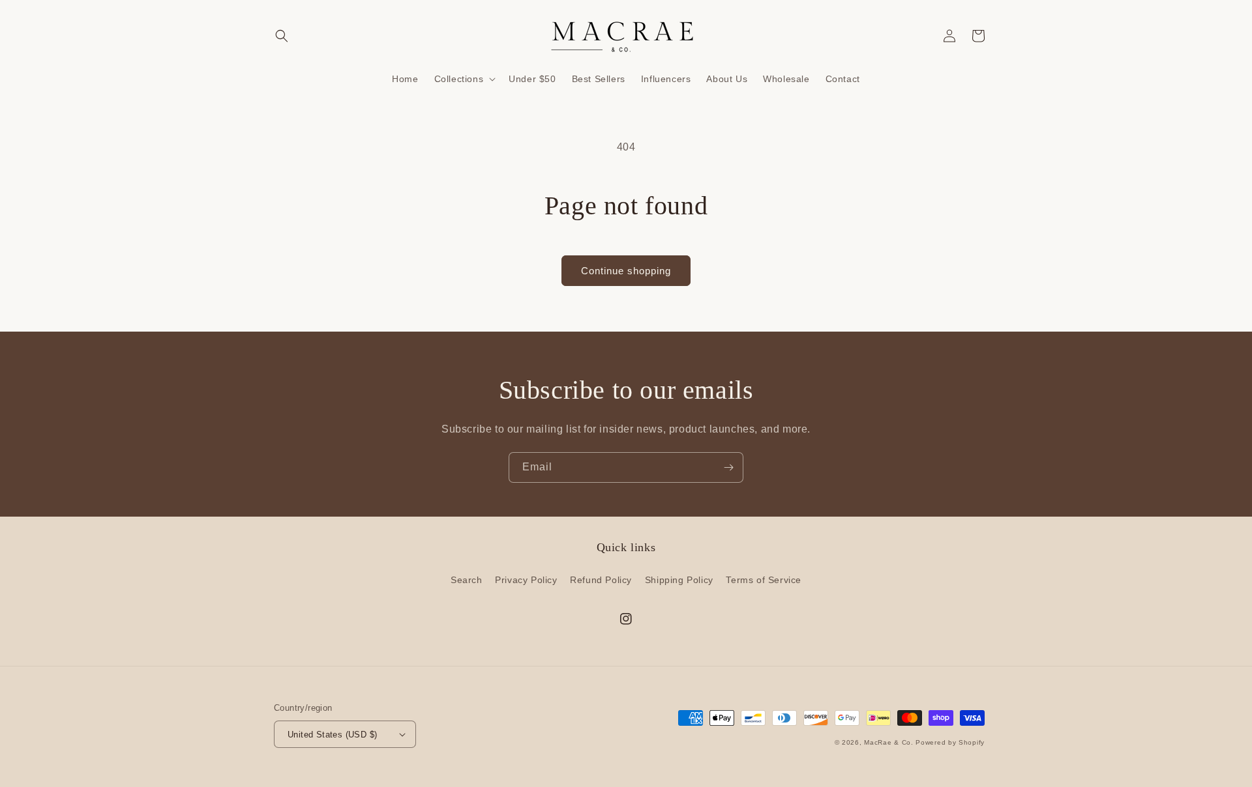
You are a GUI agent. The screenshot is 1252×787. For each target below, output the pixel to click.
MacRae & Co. (888, 742)
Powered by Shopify (950, 742)
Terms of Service (763, 580)
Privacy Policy (526, 580)
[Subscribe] (728, 467)
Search (467, 580)
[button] (281, 35)
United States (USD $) (332, 734)
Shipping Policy (679, 580)
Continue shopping (626, 270)
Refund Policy (601, 580)
